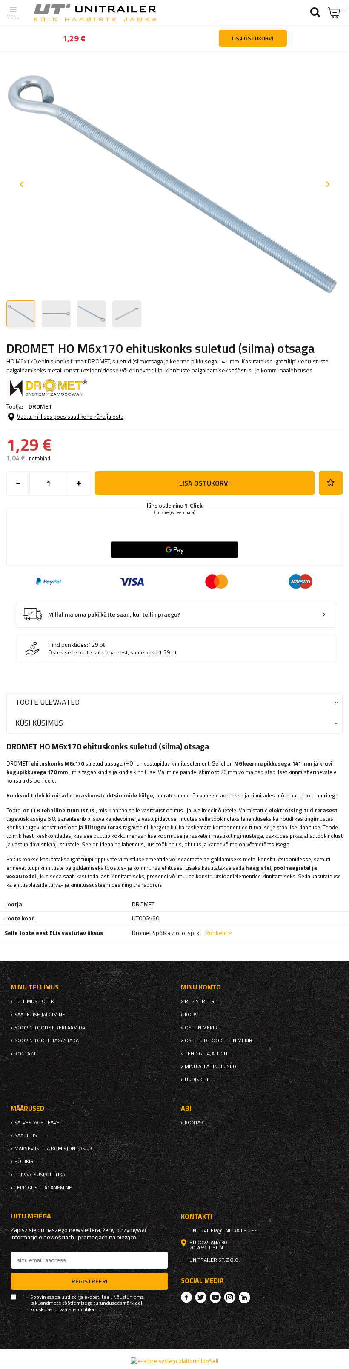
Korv (191, 1014)
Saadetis (25, 1135)
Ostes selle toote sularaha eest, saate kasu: (103, 652)
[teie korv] (334, 12)
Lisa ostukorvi (204, 483)
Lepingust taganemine (43, 1187)
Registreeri (200, 1001)
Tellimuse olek (34, 1001)
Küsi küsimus (39, 723)
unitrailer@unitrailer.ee (223, 1230)
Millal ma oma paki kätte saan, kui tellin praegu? (114, 615)
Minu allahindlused (210, 1066)
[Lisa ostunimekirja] (331, 483)
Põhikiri (24, 1161)
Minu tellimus (35, 987)
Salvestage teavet (38, 1122)
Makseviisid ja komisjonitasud (53, 1148)
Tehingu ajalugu (206, 1053)
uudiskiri (196, 1079)
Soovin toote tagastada (46, 1040)
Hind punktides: (68, 645)
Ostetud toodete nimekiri (219, 1040)
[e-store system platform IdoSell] (174, 1360)
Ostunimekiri (202, 1027)
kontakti (25, 1053)
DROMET (40, 406)
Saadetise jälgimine (39, 1014)
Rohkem (216, 932)
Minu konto (201, 987)
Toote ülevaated (47, 702)
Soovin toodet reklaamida (49, 1027)
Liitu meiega (31, 1216)
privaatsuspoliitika (39, 1174)
